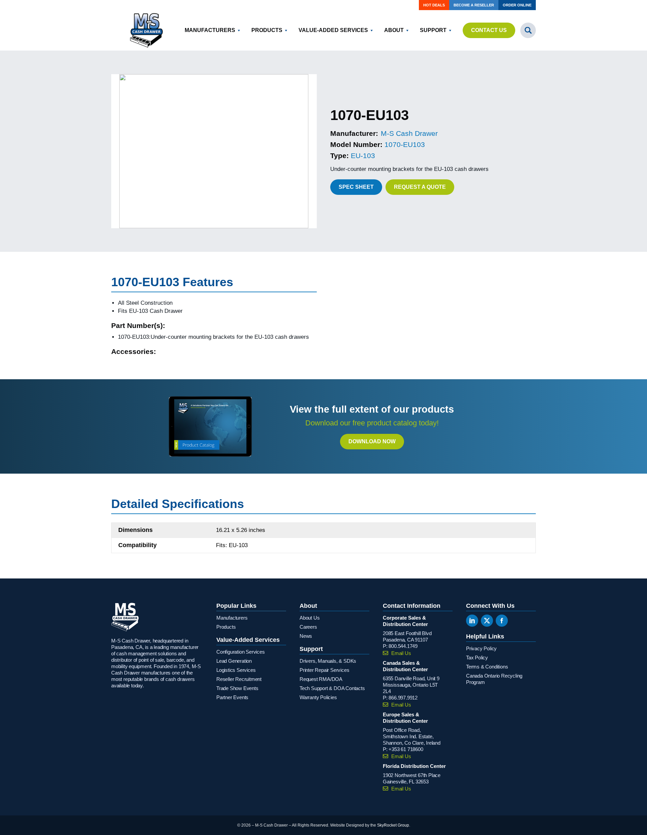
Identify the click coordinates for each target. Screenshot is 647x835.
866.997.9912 (403, 697)
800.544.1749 (403, 646)
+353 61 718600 (406, 749)
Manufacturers (210, 30)
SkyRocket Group (393, 825)
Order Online (517, 5)
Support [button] (433, 30)
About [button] (394, 30)
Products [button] (266, 30)
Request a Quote (420, 187)
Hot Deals (434, 5)
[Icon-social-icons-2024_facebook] (502, 621)
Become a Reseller (474, 5)
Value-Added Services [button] (333, 30)
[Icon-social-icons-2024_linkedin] (472, 621)
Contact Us (489, 30)
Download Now (372, 441)
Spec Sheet (356, 187)
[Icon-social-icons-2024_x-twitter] (487, 621)
